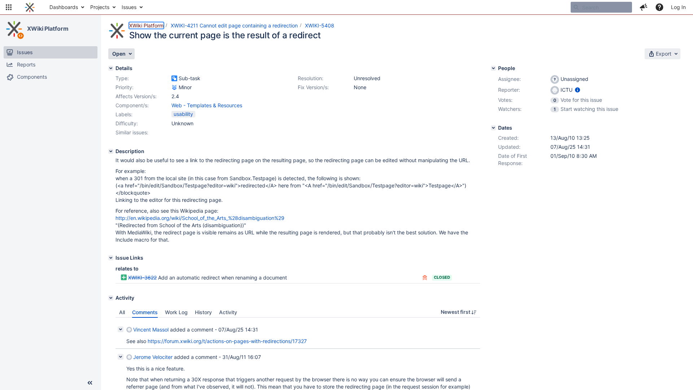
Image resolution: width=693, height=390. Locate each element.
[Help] (659, 7)
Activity (228, 312)
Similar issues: (132, 132)
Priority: (125, 87)
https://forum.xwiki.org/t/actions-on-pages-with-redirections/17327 (227, 341)
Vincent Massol (151, 329)
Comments (145, 312)
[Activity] (110, 297)
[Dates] (493, 127)
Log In (678, 7)
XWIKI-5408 (319, 25)
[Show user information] (577, 90)
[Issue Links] (110, 257)
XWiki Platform (48, 28)
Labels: (124, 114)
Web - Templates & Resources (206, 105)
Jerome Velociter (153, 357)
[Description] (110, 151)
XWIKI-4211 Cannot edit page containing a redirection (234, 25)
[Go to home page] (30, 7)
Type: (122, 78)
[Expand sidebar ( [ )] (89, 382)
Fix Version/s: (313, 87)
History (203, 312)
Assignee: (509, 79)
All (122, 312)
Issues (129, 7)
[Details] (110, 68)
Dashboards (63, 7)
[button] (9, 7)
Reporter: (509, 90)
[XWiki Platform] (14, 29)
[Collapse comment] (120, 329)
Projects (99, 7)
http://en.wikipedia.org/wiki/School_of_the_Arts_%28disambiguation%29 (200, 218)
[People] (493, 68)
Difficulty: (127, 123)
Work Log (176, 312)
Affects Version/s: (136, 96)
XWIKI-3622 (142, 277)
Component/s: (132, 105)
